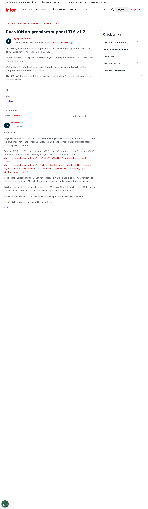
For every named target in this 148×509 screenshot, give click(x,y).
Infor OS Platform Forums (116, 49)
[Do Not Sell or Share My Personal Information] (5, 504)
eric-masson (17, 123)
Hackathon (108, 56)
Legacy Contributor (22, 38)
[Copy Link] (72, 42)
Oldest (15, 115)
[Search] (112, 9)
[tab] (11, 110)
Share (9, 101)
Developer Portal (111, 63)
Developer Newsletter (114, 70)
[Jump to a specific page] (93, 115)
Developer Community (114, 42)
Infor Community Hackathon (58, 42)
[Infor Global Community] (19, 10)
